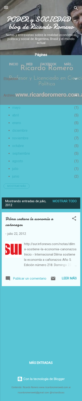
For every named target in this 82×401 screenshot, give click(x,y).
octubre (18, 146)
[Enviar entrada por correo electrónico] (53, 280)
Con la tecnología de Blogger (44, 379)
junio (15, 176)
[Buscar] (76, 9)
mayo (16, 107)
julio (15, 169)
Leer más (69, 278)
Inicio (13, 64)
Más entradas (41, 363)
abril (15, 115)
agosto (17, 161)
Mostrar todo (65, 201)
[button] (74, 219)
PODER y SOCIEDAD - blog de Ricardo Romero (41, 22)
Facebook (48, 64)
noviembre (20, 138)
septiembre (21, 153)
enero (16, 123)
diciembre (20, 130)
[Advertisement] (41, 320)
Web (29, 64)
